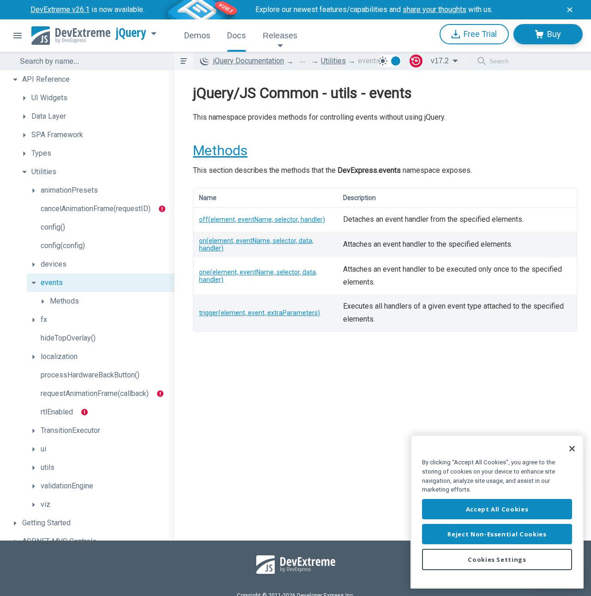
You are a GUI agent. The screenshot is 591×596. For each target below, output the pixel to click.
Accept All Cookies (497, 509)
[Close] (572, 448)
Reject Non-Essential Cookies (496, 534)
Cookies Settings (497, 559)
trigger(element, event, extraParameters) (259, 312)
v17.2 (440, 61)
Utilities (333, 60)
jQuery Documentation (248, 60)
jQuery (131, 32)
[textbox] (91, 61)
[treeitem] (91, 79)
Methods (220, 150)
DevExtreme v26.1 (60, 9)
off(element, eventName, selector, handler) (262, 219)
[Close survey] (569, 9)
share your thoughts (434, 9)
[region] (497, 512)
